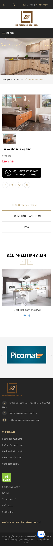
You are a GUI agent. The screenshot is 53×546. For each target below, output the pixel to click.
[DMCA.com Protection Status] (6, 477)
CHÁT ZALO (7, 505)
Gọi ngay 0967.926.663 (25, 173)
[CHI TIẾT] (26, 287)
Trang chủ (7, 79)
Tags (26, 226)
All (18, 79)
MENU (9, 33)
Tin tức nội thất (9, 499)
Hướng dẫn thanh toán (12, 445)
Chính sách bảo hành (11, 457)
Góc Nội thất (7, 512)
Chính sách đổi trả (10, 464)
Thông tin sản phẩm (24, 205)
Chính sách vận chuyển (12, 451)
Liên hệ (26, 315)
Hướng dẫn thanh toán (27, 216)
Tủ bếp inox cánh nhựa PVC (27, 309)
